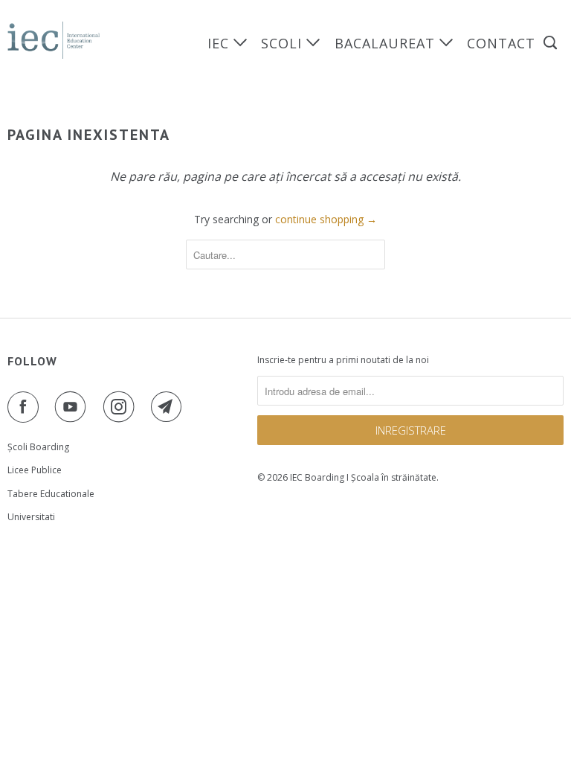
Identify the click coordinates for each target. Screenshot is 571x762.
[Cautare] (552, 42)
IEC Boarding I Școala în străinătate (363, 477)
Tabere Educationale (50, 493)
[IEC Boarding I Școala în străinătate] (53, 40)
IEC (220, 43)
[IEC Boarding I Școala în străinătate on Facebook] (26, 407)
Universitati (31, 516)
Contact (501, 43)
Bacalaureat (387, 43)
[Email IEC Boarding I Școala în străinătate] (169, 407)
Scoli (283, 43)
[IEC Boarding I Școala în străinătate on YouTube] (73, 407)
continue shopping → (326, 219)
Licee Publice (34, 470)
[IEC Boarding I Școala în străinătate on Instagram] (122, 407)
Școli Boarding (38, 447)
